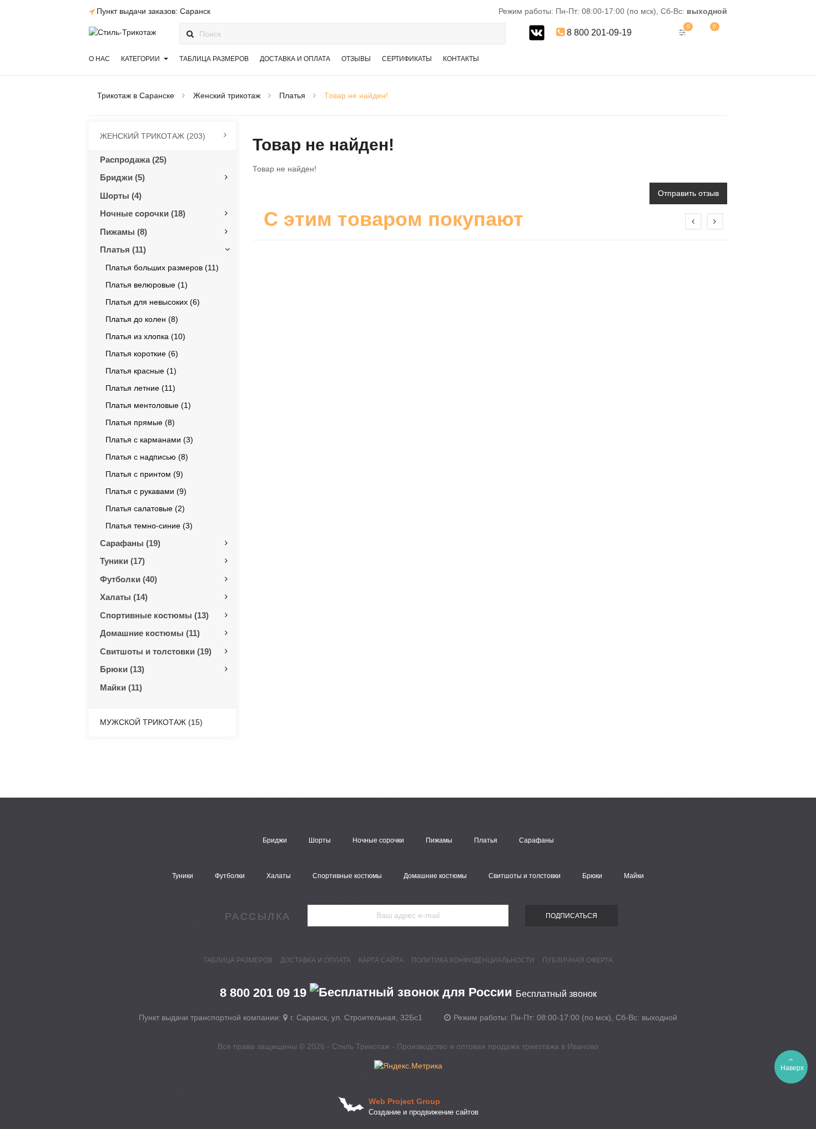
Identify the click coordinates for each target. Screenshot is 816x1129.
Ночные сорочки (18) (142, 213)
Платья (292, 95)
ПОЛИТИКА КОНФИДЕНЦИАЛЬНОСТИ (473, 960)
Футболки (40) (128, 579)
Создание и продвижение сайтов (423, 1112)
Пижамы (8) (123, 231)
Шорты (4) (121, 195)
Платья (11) (123, 249)
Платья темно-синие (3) (149, 525)
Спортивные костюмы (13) (154, 615)
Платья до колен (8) (141, 319)
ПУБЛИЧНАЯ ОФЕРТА (577, 960)
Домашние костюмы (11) (150, 633)
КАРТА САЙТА (381, 960)
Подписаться (571, 916)
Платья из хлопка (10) (145, 336)
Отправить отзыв (688, 193)
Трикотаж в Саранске (135, 95)
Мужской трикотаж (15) (151, 722)
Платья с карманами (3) (149, 439)
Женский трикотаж (226, 95)
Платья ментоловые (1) (148, 405)
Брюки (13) (122, 669)
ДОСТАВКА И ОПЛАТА (315, 960)
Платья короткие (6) (141, 353)
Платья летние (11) (140, 388)
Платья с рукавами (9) (146, 491)
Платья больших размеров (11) (162, 267)
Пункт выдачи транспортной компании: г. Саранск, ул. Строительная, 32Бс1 (280, 1017)
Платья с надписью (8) (146, 456)
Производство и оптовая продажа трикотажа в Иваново (497, 1046)
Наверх (792, 1068)
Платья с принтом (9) (144, 474)
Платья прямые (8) (140, 422)
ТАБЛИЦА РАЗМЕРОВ (238, 960)
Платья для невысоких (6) (152, 302)
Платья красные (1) (141, 370)
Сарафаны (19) (130, 543)
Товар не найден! (356, 95)
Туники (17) (122, 561)
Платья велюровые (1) (146, 284)
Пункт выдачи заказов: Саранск (153, 11)
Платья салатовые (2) (145, 508)
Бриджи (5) (122, 177)
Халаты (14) (124, 597)
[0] (710, 32)
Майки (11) (121, 687)
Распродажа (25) (133, 159)
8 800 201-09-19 (598, 32)
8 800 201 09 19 (408, 993)
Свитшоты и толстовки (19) (155, 651)
